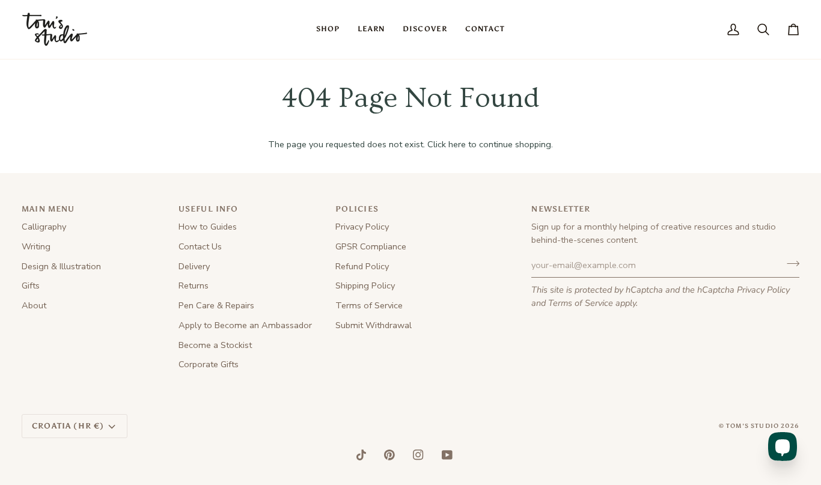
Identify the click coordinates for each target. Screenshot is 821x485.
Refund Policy (362, 266)
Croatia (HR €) (68, 425)
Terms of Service (580, 303)
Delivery (194, 266)
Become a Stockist (215, 345)
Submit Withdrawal (373, 325)
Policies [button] (357, 208)
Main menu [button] (48, 208)
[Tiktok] (361, 455)
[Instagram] (418, 455)
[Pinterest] (389, 455)
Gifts (31, 285)
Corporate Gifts (209, 364)
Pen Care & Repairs (216, 305)
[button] (328, 29)
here (457, 144)
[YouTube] (447, 455)
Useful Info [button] (209, 208)
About (34, 305)
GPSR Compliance (370, 246)
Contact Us (200, 246)
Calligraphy (44, 227)
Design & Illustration (61, 266)
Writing (36, 246)
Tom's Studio (752, 426)
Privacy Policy (763, 290)
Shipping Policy (365, 285)
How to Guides (208, 227)
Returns (194, 285)
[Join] (789, 263)
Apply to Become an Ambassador (245, 325)
